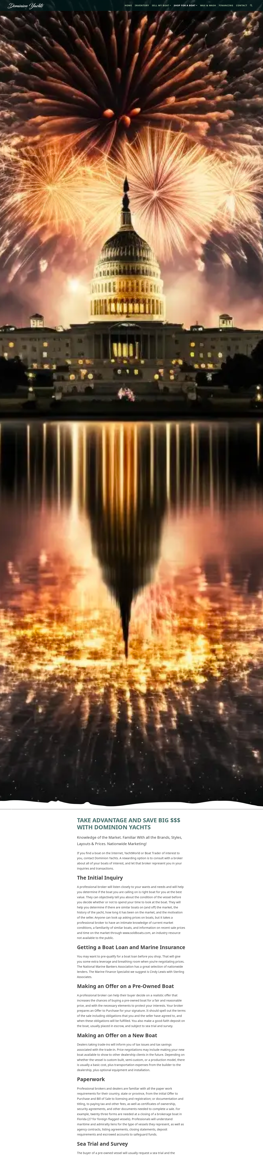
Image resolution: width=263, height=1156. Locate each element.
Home (129, 5)
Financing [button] (226, 5)
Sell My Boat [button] (160, 5)
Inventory (142, 5)
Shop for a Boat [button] (184, 5)
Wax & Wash (208, 5)
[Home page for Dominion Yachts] (26, 6)
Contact (241, 5)
